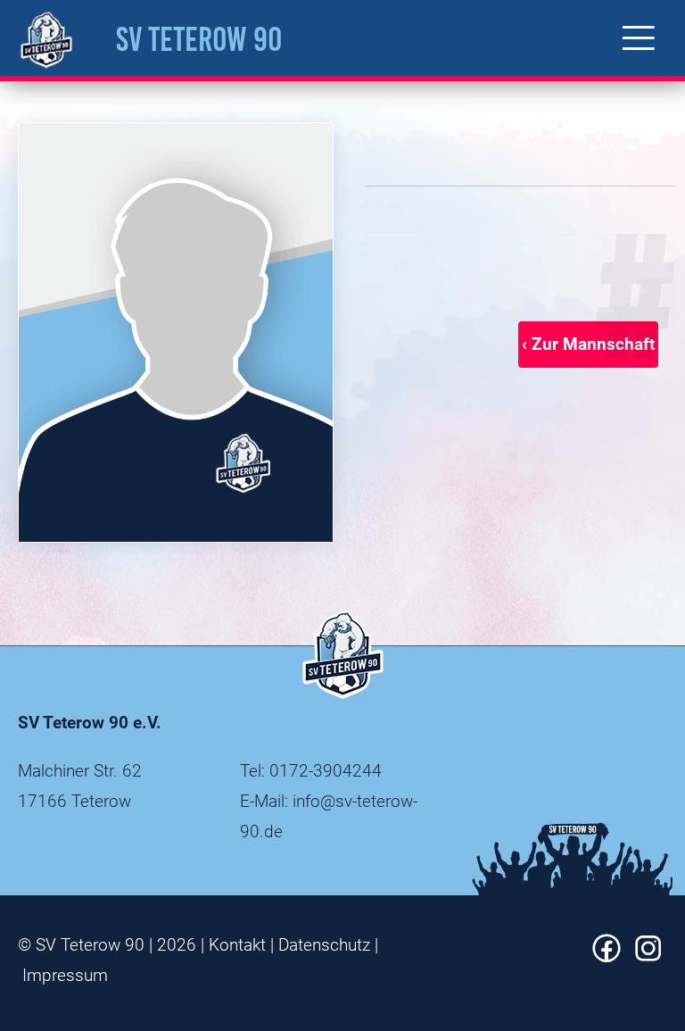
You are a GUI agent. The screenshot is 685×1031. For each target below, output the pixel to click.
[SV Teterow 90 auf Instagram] (648, 956)
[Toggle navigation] (638, 38)
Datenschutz (324, 945)
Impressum (65, 975)
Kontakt (237, 945)
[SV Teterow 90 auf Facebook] (606, 956)
